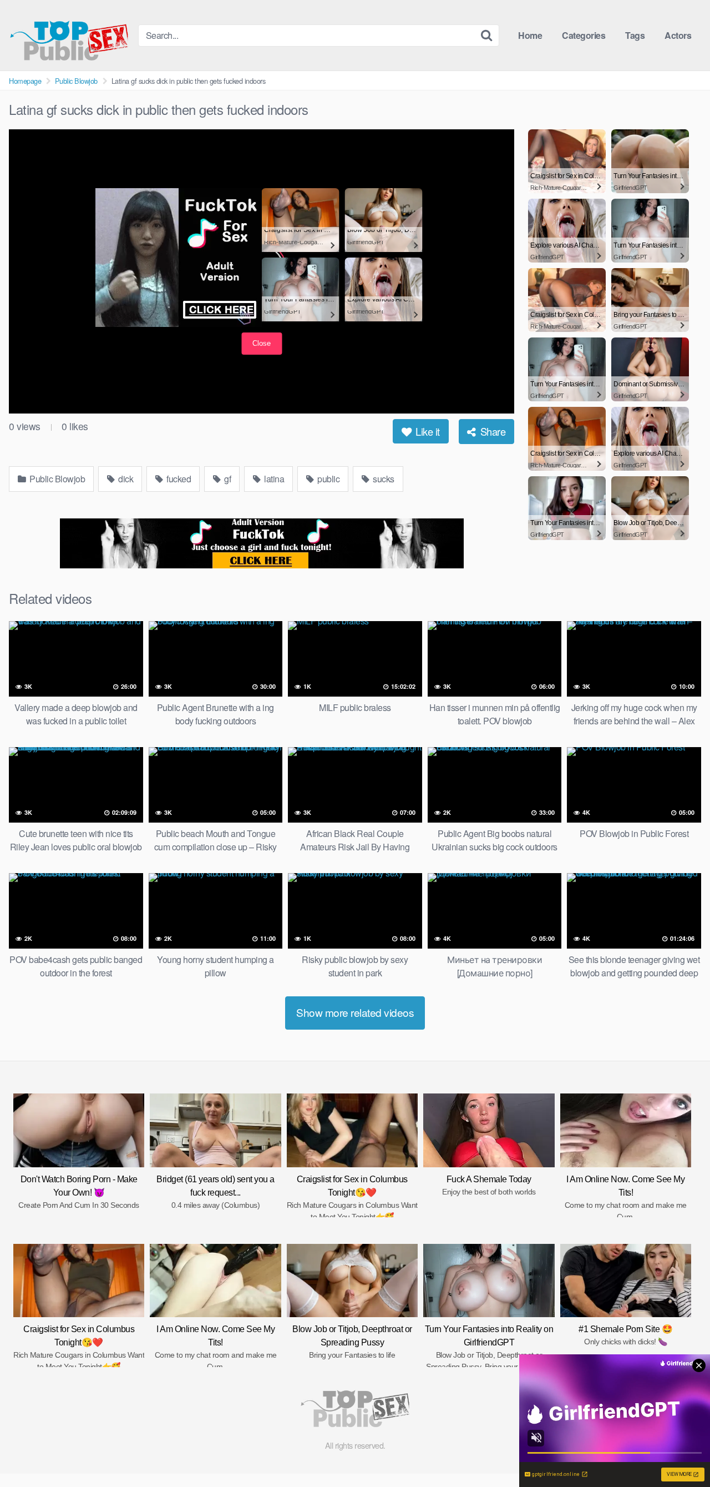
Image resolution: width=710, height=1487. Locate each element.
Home (530, 35)
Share (491, 431)
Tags (635, 35)
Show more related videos (355, 1012)
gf (226, 478)
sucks (382, 478)
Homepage (25, 80)
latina (273, 478)
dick (125, 478)
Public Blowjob (76, 80)
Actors (678, 35)
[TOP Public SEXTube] (69, 35)
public (328, 478)
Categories (583, 35)
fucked (178, 478)
